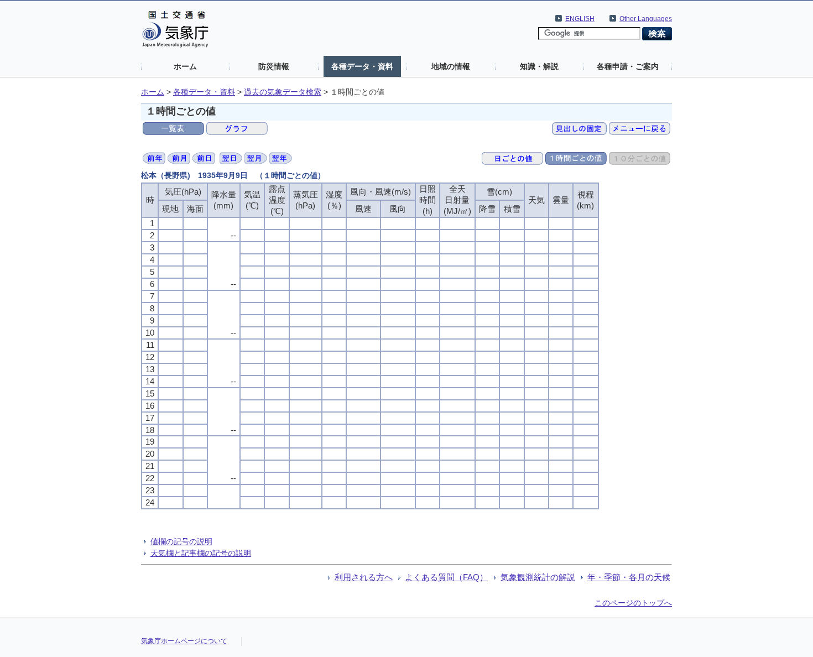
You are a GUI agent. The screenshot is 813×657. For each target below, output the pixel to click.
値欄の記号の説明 (181, 541)
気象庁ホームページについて (184, 641)
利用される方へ (364, 577)
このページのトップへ (633, 602)
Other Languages (645, 19)
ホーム (185, 66)
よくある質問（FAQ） (446, 577)
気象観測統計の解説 (538, 577)
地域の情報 (450, 66)
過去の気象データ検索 (282, 92)
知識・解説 (539, 66)
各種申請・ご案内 (628, 66)
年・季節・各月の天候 (628, 577)
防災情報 (273, 66)
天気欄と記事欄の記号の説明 (200, 553)
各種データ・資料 (362, 66)
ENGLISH (580, 19)
